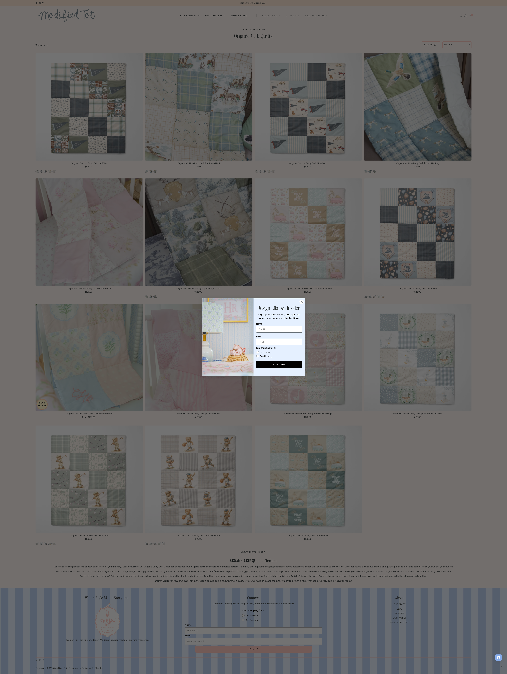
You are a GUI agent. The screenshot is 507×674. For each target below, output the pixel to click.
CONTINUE (279, 365)
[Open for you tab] (498, 657)
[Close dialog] (301, 301)
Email (258, 336)
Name (259, 324)
